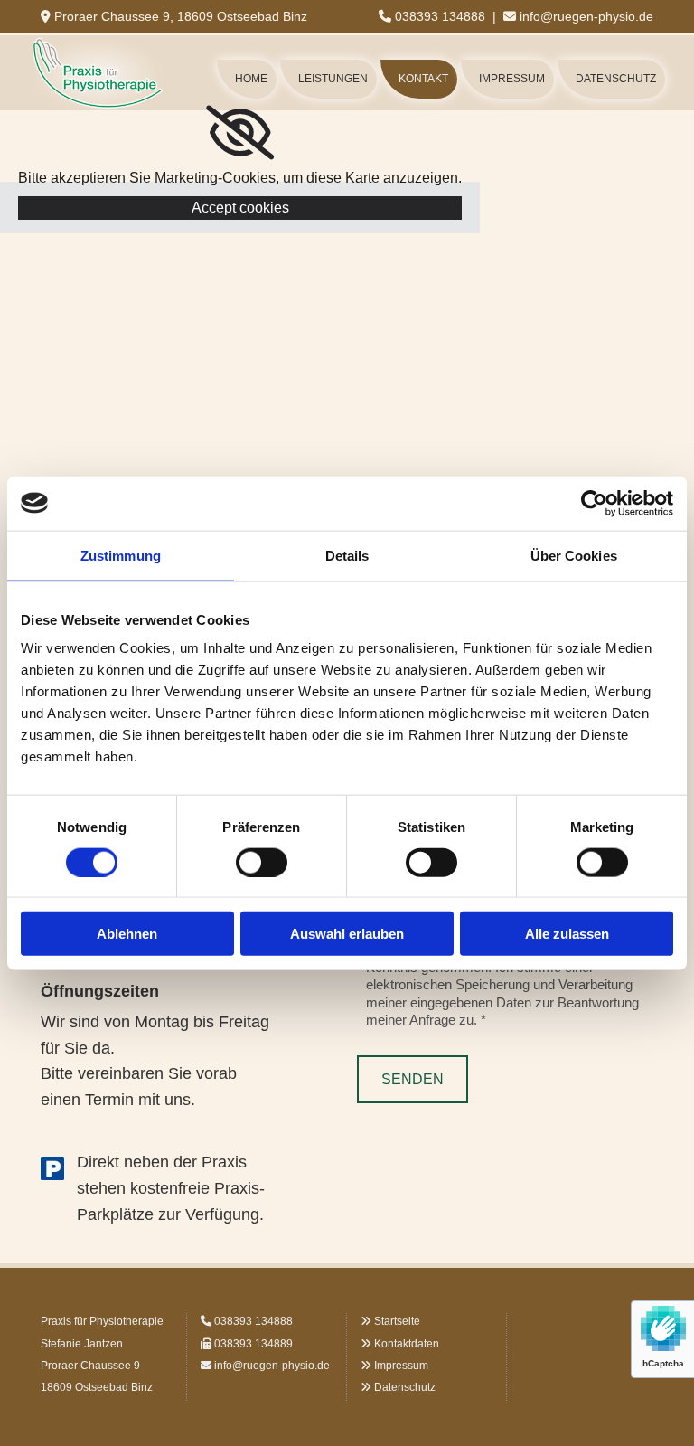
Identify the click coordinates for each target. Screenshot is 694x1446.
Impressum (512, 78)
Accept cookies (240, 207)
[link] (240, 133)
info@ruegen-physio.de (586, 16)
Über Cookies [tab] (573, 554)
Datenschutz (616, 78)
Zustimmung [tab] (120, 554)
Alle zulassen (567, 933)
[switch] (261, 861)
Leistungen (333, 78)
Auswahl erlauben (347, 933)
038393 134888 (440, 16)
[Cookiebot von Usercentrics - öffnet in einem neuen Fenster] (594, 502)
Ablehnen (127, 933)
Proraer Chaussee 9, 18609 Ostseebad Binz (180, 16)
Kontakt (423, 78)
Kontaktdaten (406, 1343)
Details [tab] (347, 554)
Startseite (397, 1321)
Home (251, 78)
